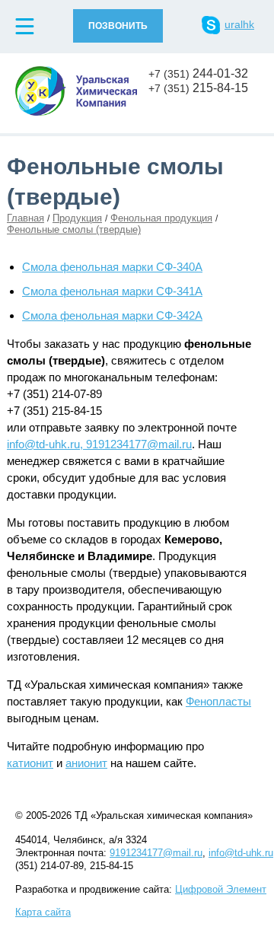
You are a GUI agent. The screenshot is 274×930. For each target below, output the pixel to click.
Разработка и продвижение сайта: (140, 889)
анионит (86, 762)
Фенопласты (218, 701)
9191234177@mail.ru (156, 852)
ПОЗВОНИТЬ (118, 26)
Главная (25, 218)
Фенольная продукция (161, 218)
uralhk (239, 24)
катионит (30, 762)
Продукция (77, 218)
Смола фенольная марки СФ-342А (112, 315)
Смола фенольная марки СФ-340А (112, 266)
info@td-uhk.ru (241, 852)
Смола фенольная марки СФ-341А (112, 291)
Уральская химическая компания (76, 91)
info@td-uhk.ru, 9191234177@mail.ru (99, 444)
